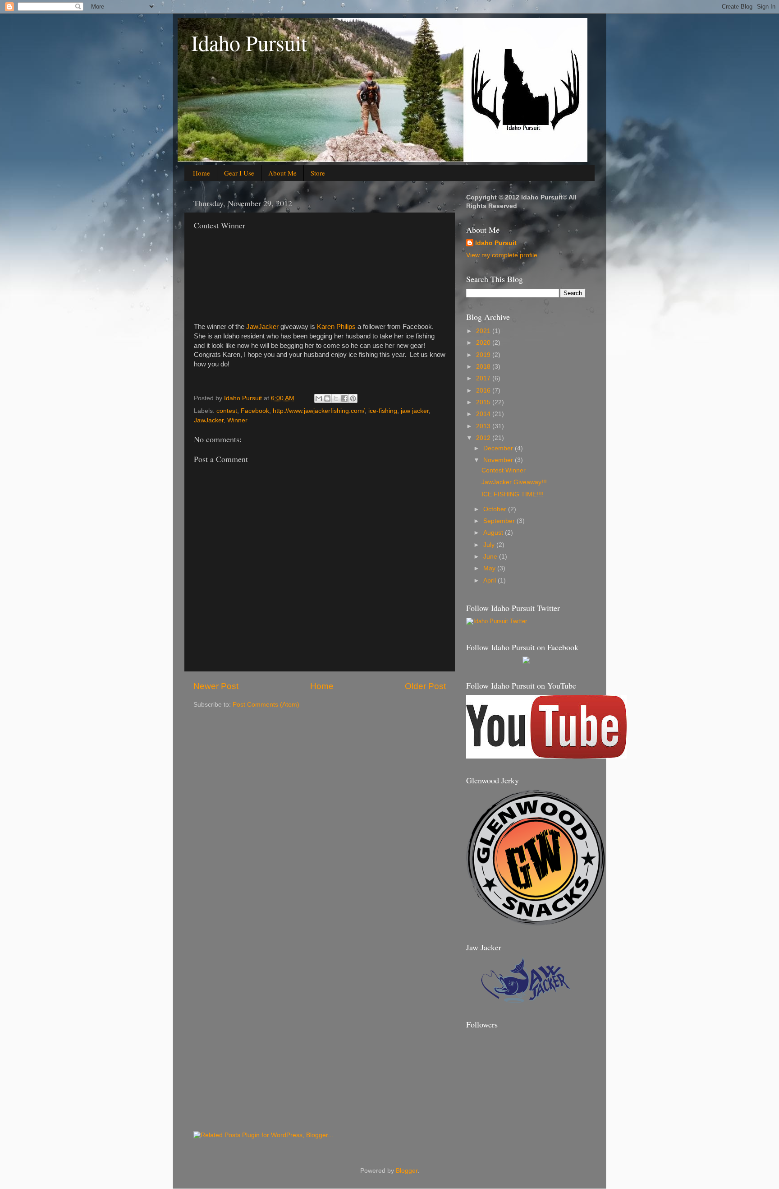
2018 (484, 366)
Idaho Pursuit (249, 42)
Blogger (406, 1170)
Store (318, 172)
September (500, 521)
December (499, 448)
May (490, 568)
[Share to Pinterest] (352, 398)
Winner (237, 420)
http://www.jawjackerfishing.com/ (319, 410)
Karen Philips (336, 326)
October (495, 509)
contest (226, 410)
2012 (484, 438)
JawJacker (262, 326)
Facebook (255, 410)
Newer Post (215, 686)
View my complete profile (501, 255)
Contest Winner (503, 470)
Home (201, 172)
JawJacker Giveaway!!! (514, 482)
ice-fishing (382, 410)
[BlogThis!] (327, 398)
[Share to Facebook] (344, 398)
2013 (484, 426)
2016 (484, 390)
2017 (484, 378)
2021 (484, 331)
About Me (282, 172)
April (490, 580)
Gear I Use (239, 172)
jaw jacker (415, 410)
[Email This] (318, 398)
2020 (484, 342)
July (489, 544)
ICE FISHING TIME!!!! (512, 494)
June (491, 556)
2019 (484, 355)
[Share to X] (335, 398)
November (499, 460)
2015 (484, 402)
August (494, 532)
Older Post (425, 686)
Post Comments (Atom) (266, 704)
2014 (484, 414)
